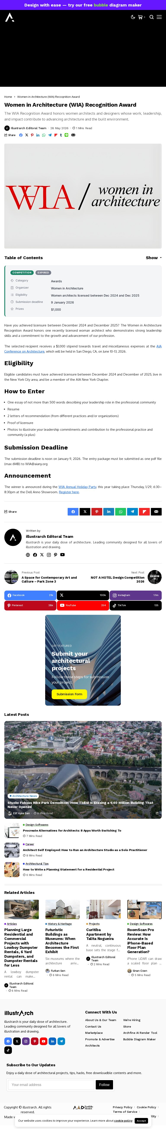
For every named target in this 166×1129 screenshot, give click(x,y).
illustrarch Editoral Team (28, 128)
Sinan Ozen (140, 970)
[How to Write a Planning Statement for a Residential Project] (11, 869)
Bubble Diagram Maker (139, 1039)
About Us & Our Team (100, 1020)
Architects (92, 1045)
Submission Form (69, 694)
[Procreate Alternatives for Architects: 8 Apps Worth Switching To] (11, 830)
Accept (141, 1120)
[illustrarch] (9, 17)
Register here (69, 492)
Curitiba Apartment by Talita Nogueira (100, 934)
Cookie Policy (146, 1107)
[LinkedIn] (52, 1041)
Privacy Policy (122, 1107)
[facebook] (8, 1041)
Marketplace (93, 1032)
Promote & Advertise (100, 1039)
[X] (17, 1041)
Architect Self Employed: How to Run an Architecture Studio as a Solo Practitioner (85, 850)
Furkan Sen (58, 970)
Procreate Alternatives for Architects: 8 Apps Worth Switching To (72, 830)
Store (127, 1026)
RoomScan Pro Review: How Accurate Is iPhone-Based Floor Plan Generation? (140, 941)
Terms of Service (125, 1111)
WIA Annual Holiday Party (77, 487)
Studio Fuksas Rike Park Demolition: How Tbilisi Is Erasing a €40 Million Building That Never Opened (80, 805)
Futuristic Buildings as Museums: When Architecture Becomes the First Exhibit (62, 941)
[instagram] (26, 1041)
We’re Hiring (131, 1020)
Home (8, 96)
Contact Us (93, 1026)
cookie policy (123, 1120)
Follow (104, 1085)
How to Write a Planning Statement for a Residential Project (68, 869)
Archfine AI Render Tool (140, 1032)
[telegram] (61, 1041)
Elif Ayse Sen (21, 813)
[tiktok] (8, 1050)
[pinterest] (34, 1041)
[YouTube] (43, 1041)
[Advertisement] (83, 56)
